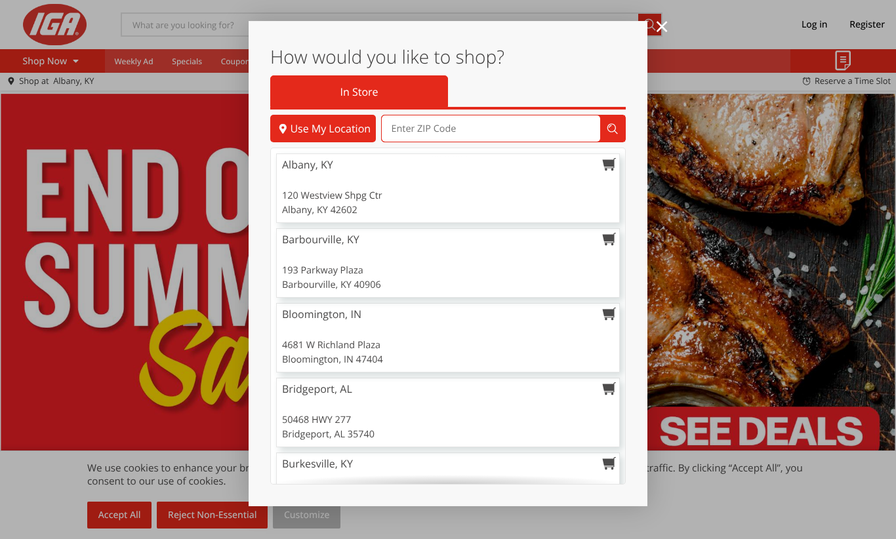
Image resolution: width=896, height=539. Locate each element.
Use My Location (330, 128)
